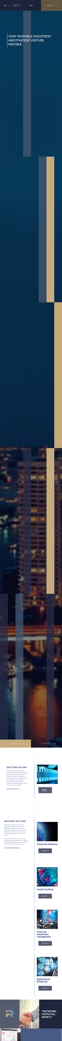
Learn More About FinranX (13, 789)
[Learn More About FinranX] (21, 790)
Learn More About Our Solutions (12, 848)
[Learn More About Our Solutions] (22, 849)
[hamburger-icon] (31, 5)
